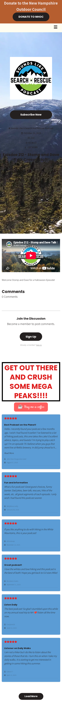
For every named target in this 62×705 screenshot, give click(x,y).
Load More (31, 696)
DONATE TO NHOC (31, 17)
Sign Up (31, 336)
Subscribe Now (31, 114)
